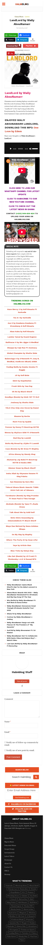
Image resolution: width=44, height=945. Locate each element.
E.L (24, 892)
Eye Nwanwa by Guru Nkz (22, 482)
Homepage (8, 860)
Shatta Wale (21, 926)
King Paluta (12, 902)
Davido (33, 889)
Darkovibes (24, 889)
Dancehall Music (10, 845)
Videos (34, 933)
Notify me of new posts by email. (20, 750)
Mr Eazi (21, 916)
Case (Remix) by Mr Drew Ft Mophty (22, 449)
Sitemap (28, 828)
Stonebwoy (33, 926)
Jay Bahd (34, 896)
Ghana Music (19, 16)
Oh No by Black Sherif (22, 392)
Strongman (14, 929)
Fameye (31, 892)
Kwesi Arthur (28, 909)
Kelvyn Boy (23, 899)
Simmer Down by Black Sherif (22, 468)
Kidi (31, 899)
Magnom (23, 913)
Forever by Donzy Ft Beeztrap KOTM (22, 427)
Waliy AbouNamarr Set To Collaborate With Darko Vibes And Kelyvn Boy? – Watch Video (22, 638)
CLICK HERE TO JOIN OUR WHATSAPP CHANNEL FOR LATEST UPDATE (22, 191)
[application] (22, 148)
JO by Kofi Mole (22, 375)
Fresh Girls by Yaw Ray (22, 386)
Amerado (9, 885)
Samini (32, 923)
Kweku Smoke (16, 909)
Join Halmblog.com (22, 797)
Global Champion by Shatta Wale (22, 353)
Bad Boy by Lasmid (22, 438)
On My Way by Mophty (22, 534)
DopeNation (15, 892)
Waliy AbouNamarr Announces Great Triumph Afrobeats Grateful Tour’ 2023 (21, 608)
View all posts (22, 681)
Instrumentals (9, 853)
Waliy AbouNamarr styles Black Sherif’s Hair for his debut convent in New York (22, 587)
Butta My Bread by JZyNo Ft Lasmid (22, 443)
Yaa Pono (34, 936)
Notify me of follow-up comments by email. (21, 743)
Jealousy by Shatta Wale (22, 402)
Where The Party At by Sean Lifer (22, 540)
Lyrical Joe (13, 913)
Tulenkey (25, 933)
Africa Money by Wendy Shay (22, 454)
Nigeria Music (9, 842)
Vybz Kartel (11, 936)
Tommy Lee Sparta (28, 929)
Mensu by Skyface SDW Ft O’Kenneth (22, 432)
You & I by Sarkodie (22, 318)
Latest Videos (9, 856)
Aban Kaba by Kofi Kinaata (22, 331)
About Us (7, 863)
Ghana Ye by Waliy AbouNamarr (19, 614)
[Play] (11, 149)
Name (7, 721)
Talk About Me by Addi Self (22, 512)
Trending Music (13, 933)
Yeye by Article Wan (22, 545)
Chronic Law (12, 889)
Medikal (13, 916)
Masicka (32, 913)
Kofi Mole (33, 902)
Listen (27, 16)
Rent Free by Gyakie (22, 422)
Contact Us (8, 867)
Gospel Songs (9, 849)
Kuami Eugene (16, 906)
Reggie (24, 923)
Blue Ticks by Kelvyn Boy (22, 551)
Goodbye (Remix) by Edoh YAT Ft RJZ (22, 397)
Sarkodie (11, 926)
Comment (8, 699)
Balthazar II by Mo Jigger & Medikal (22, 342)
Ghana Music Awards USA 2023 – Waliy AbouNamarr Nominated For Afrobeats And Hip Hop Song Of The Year (22, 595)
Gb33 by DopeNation (22, 381)
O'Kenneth (31, 916)
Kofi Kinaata (23, 902)
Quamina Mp (14, 923)
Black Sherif (34, 885)
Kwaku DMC (29, 906)
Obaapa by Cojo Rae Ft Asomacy (22, 348)
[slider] (35, 148)
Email (7, 732)
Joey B (14, 899)
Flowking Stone (13, 896)
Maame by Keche (22, 416)
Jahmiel (24, 896)
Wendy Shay (23, 936)
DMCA (6, 871)
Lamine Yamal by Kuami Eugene (22, 337)
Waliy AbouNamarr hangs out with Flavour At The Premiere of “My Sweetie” (20, 625)
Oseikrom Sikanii (17, 919)
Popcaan (30, 919)
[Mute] (30, 149)
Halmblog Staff (23, 28)
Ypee (22, 940)
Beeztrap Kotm (21, 885)
